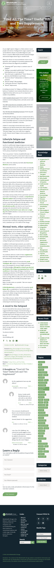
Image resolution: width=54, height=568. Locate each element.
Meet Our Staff (24, 524)
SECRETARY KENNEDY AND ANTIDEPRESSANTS (44, 333)
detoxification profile (9, 206)
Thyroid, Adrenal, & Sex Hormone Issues (44, 256)
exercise (40, 402)
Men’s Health (43, 235)
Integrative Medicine (43, 228)
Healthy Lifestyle (45, 222)
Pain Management (44, 249)
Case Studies (43, 188)
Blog (11, 349)
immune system (42, 420)
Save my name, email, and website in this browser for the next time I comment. (18, 488)
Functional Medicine (9, 351)
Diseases (42, 199)
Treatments (24, 526)
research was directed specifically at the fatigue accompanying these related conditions (18, 269)
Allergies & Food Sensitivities (45, 170)
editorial (46, 400)
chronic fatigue (42, 385)
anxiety (40, 375)
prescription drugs (43, 443)
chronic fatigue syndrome (42, 388)
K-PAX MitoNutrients (9, 287)
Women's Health (42, 456)
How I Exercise (44, 346)
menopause (41, 433)
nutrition (41, 436)
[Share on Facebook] (4, 340)
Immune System (44, 224)
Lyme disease (41, 431)
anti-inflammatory (42, 372)
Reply (29, 386)
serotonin (41, 446)
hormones (41, 418)
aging (40, 364)
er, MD (7, 289)
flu (46, 405)
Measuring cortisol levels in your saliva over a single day (17, 211)
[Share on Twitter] (7, 340)
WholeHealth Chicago (23, 345)
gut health (41, 410)
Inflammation (44, 225)
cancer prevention (42, 382)
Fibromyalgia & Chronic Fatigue (21, 349)
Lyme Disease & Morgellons (44, 232)
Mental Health (8, 352)
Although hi (17, 267)
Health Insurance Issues (45, 219)
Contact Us (23, 527)
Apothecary (43, 308)
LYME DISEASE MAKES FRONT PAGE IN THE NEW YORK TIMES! (45, 326)
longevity (46, 428)
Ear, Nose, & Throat (43, 202)
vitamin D (46, 451)
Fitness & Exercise (42, 215)
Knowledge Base (28, 351)
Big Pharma (41, 377)
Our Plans (23, 519)
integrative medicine (43, 425)
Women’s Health (44, 261)
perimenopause (42, 438)
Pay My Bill (23, 533)
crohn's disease (42, 394)
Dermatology (44, 195)
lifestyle (40, 428)
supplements (28, 255)
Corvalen (20, 355)
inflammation (41, 423)
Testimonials (24, 531)
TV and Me (43, 347)
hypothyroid (7, 358)
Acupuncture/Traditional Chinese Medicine (44, 162)
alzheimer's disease (43, 367)
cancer (46, 380)
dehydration (27, 355)
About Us (23, 518)
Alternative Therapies (43, 174)
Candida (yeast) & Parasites (44, 181)
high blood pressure (43, 415)
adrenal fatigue (13, 355)
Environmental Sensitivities (44, 206)
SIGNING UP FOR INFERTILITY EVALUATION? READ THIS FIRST (45, 341)
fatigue (13, 357)
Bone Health (43, 178)
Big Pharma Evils (44, 176)
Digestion (43, 197)
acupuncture (41, 362)
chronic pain (41, 392)
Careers (23, 529)
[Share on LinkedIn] (10, 340)
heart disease (27, 357)
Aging (41, 167)
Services (23, 523)
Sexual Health (44, 252)
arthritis (45, 375)
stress (46, 446)
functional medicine (43, 407)
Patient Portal (24, 534)
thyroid (40, 451)
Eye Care (42, 208)
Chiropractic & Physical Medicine (44, 191)
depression (7, 357)
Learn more (45, 97)
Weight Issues (44, 259)
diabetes (41, 400)
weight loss (41, 454)
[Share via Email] (17, 340)
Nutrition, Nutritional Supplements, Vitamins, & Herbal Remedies (45, 242)
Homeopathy (19, 351)
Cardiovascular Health (44, 185)
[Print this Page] (14, 340)
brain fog (41, 380)
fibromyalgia (19, 357)
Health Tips (9, 27)
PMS (40, 441)
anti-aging (41, 370)
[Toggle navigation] (49, 3)
